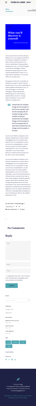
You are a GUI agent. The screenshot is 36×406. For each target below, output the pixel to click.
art (8, 342)
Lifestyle (7, 312)
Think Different (9, 331)
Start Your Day (9, 326)
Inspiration (9, 206)
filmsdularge (19, 203)
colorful (15, 342)
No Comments (12, 209)
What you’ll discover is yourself (15, 35)
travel (9, 346)
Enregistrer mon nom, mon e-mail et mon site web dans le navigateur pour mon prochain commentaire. (17, 278)
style (23, 342)
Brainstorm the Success (21, 42)
